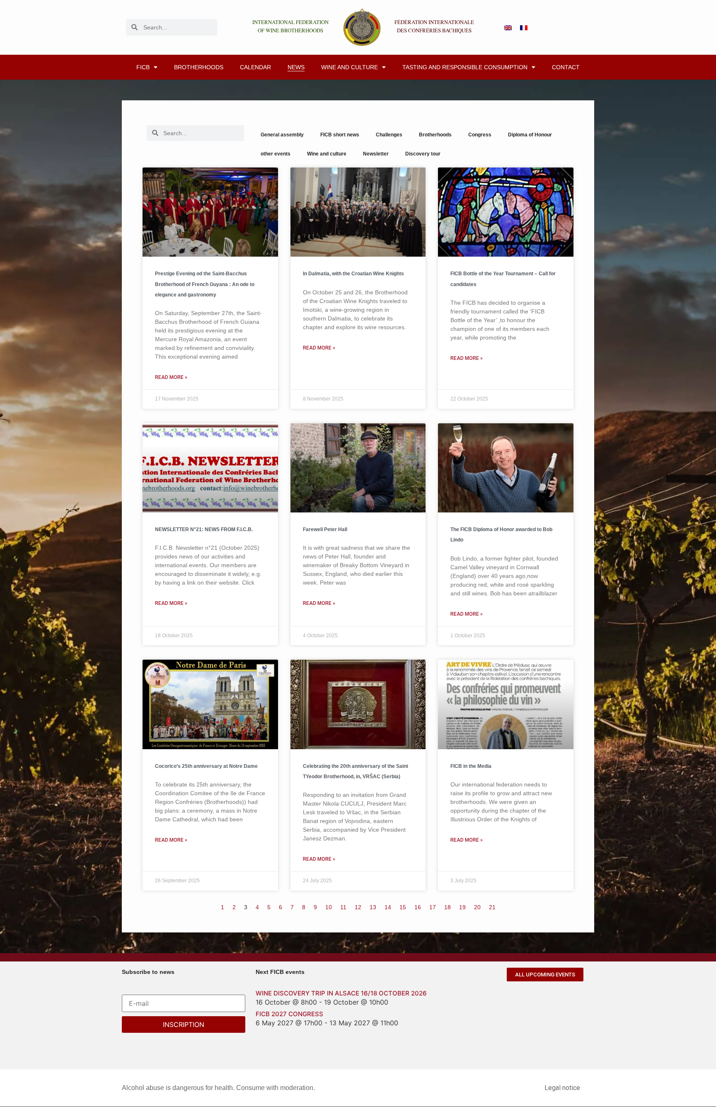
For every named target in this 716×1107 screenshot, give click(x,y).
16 (417, 907)
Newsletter (376, 154)
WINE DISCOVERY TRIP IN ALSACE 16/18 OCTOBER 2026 (341, 993)
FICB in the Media (470, 766)
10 (328, 907)
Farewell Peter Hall (325, 529)
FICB (143, 67)
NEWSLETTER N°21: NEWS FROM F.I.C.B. (204, 529)
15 (402, 907)
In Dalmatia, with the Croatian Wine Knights (353, 274)
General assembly (282, 135)
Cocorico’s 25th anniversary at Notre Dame (206, 766)
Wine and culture (349, 67)
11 (343, 907)
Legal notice (562, 1088)
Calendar (255, 67)
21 (492, 907)
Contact (566, 67)
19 (462, 907)
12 (358, 907)
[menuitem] (508, 27)
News (296, 67)
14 (388, 907)
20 (477, 907)
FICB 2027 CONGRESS (289, 1014)
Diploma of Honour (530, 135)
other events (275, 154)
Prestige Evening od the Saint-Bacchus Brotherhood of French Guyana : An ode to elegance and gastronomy (204, 284)
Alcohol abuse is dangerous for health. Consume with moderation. (218, 1087)
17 (432, 907)
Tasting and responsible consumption (464, 67)
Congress (479, 135)
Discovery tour (422, 154)
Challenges (389, 135)
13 (373, 907)
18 (447, 907)
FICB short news (339, 135)
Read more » (171, 377)
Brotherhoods (198, 67)
